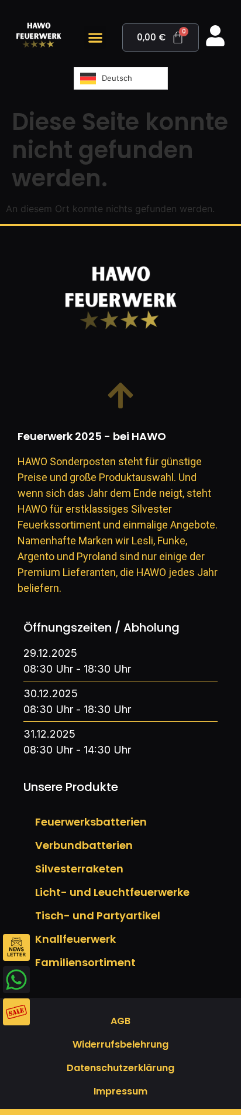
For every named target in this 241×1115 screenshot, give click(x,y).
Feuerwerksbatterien (91, 821)
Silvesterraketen (79, 868)
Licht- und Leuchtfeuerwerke (112, 892)
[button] (95, 37)
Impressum (120, 1091)
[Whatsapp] (16, 979)
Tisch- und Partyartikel (97, 915)
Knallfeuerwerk (75, 939)
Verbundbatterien (84, 845)
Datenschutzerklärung (120, 1068)
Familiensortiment (85, 962)
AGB (120, 1021)
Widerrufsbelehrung (120, 1044)
